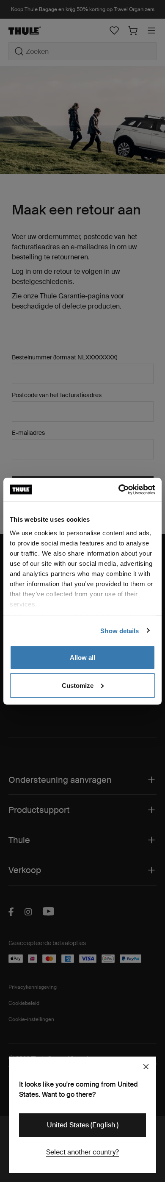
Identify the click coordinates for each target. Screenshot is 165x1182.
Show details (119, 630)
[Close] (146, 1067)
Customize (78, 685)
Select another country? (82, 1152)
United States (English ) (82, 1125)
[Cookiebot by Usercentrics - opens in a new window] (118, 489)
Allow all (82, 657)
